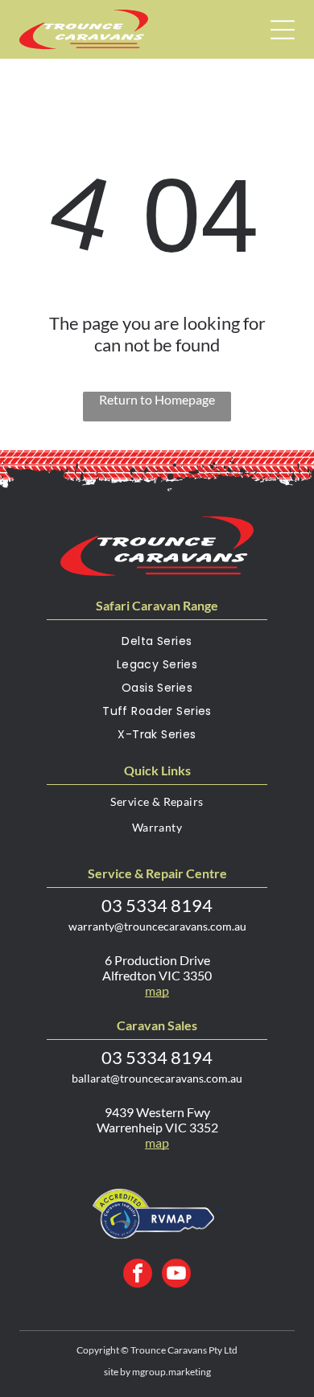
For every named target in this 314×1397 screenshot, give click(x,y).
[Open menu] (283, 30)
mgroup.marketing (171, 1372)
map (157, 990)
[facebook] (137, 1275)
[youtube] (176, 1275)
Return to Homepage (157, 399)
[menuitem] (157, 644)
